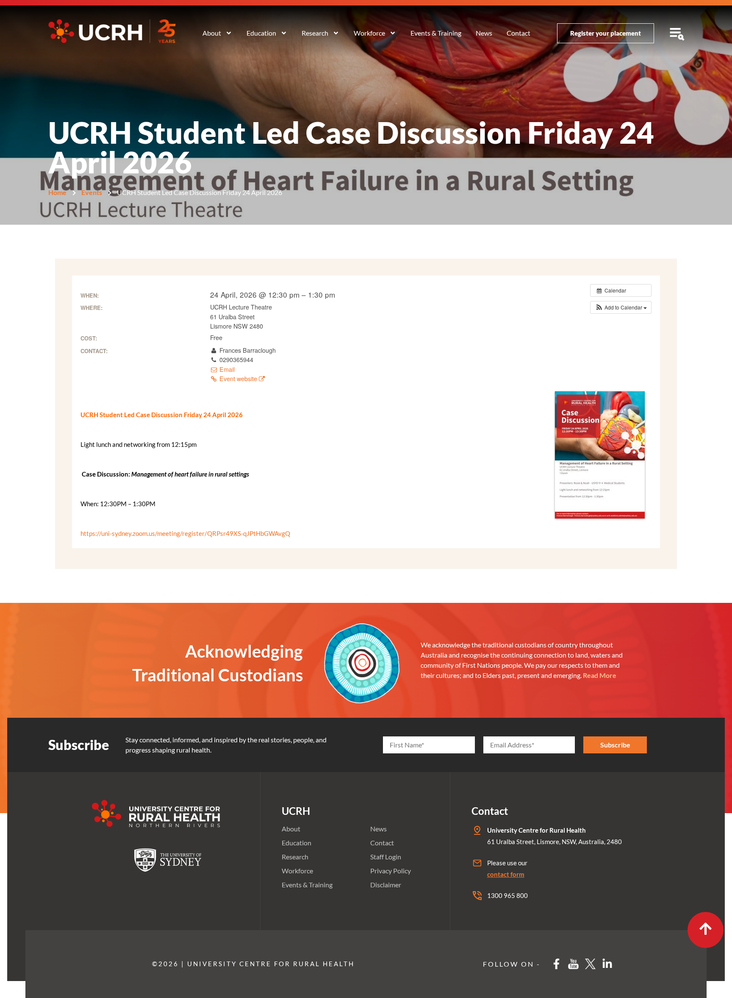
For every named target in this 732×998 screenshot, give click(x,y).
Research (315, 33)
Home (57, 192)
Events (91, 192)
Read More (599, 675)
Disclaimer (385, 885)
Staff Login (385, 857)
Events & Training (435, 33)
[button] (621, 307)
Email (226, 369)
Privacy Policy (390, 871)
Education (261, 33)
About (211, 33)
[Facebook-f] (556, 963)
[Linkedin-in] (607, 963)
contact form (505, 874)
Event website (238, 378)
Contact (518, 33)
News (484, 33)
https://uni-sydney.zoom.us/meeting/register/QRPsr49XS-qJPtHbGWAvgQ (185, 533)
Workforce (369, 33)
